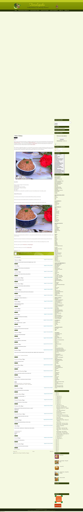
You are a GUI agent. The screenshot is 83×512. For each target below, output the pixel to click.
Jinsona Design (41, 510)
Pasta (55, 281)
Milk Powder (56, 217)
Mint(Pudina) (56, 312)
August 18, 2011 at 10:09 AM (48, 419)
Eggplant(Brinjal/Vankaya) (58, 359)
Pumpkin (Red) (57, 374)
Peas (55, 371)
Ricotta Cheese (57, 219)
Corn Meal (56, 270)
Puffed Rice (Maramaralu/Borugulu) (59, 284)
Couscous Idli (61, 466)
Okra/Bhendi (56, 368)
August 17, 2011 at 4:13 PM (48, 295)
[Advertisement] (33, 126)
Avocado (56, 236)
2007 (56, 392)
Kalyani (16, 377)
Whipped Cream (57, 220)
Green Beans (56, 362)
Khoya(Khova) (57, 215)
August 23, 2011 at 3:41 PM (48, 443)
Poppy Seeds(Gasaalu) (58, 315)
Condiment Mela (29, 247)
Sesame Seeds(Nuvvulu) (58, 317)
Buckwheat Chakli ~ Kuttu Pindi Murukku (62, 424)
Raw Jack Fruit (57, 376)
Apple (55, 235)
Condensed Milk (57, 211)
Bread (55, 196)
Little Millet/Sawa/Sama (58, 279)
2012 (56, 439)
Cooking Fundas (34, 143)
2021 (56, 450)
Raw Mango (56, 377)
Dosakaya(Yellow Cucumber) (59, 355)
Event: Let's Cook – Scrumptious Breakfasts (21, 355)
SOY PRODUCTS (57, 320)
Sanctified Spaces (18, 414)
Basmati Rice (56, 267)
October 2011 (58, 437)
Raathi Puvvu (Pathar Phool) (58, 316)
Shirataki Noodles (57, 292)
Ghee (55, 214)
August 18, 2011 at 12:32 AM (48, 376)
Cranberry (56, 239)
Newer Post (15, 451)
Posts (57, 148)
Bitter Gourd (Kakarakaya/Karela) (59, 339)
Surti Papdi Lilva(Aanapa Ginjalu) (59, 381)
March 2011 (58, 398)
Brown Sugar (56, 328)
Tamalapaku (42, 4)
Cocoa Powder (57, 204)
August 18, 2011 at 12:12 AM (48, 364)
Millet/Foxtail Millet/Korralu (58, 280)
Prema (15, 314)
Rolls (55, 199)
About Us (61, 10)
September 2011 (59, 436)
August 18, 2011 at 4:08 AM (48, 387)
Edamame (56, 358)
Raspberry (56, 243)
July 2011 (58, 403)
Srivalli (16, 438)
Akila (15, 426)
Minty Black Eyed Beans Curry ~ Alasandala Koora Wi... (62, 409)
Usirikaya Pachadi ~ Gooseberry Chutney (62, 432)
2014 (56, 442)
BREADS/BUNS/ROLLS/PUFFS (59, 195)
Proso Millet (56, 283)
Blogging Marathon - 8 (17, 142)
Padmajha (16, 420)
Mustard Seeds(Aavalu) (58, 313)
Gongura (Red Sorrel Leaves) (59, 360)
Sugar (55, 330)
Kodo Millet (56, 278)
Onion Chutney (18, 136)
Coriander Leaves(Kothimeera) (59, 299)
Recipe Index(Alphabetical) (23, 10)
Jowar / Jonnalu (57, 274)
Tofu (55, 325)
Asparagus (56, 335)
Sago (55, 289)
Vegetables (52, 253)
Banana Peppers (57, 336)
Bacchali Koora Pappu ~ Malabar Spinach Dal (62, 433)
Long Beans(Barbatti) (58, 366)
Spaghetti (56, 294)
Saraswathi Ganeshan (19, 371)
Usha (15, 266)
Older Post (51, 451)
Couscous (56, 271)
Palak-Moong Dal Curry (59, 418)
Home (16, 10)
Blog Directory (2, 511)
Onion (55, 369)
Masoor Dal (56, 186)
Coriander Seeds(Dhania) (58, 300)
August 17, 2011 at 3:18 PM (48, 283)
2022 (56, 451)
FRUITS (56, 234)
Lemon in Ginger (18, 359)
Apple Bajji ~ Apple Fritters (60, 425)
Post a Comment (17, 449)
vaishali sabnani (18, 394)
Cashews (56, 225)
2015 (56, 443)
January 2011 (58, 396)
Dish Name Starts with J (18, 431)
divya (15, 320)
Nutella (56, 205)
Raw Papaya (56, 378)
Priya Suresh (17, 388)
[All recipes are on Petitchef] (57, 506)
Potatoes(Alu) (56, 373)
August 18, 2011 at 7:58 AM (48, 405)
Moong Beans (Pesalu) (58, 187)
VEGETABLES (57, 332)
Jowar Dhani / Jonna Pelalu (58, 275)
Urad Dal (56, 193)
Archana (16, 272)
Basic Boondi (61, 455)
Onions (41, 253)
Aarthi (15, 338)
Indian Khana (17, 365)
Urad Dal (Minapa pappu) (46, 253)
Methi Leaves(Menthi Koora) (59, 367)
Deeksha (16, 344)
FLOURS (56, 247)
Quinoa (56, 285)
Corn (55, 353)
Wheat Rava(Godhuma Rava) (59, 295)
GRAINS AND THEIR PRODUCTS (60, 263)
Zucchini (56, 387)
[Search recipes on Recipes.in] (58, 507)
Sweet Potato (56, 382)
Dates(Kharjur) (57, 229)
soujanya (16, 295)
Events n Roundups (54, 10)
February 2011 (59, 397)
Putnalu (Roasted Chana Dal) (59, 190)
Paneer (56, 218)
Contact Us (66, 10)
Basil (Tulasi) (56, 298)
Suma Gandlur (17, 444)
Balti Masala (58, 426)
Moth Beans (56, 189)
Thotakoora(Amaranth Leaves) (59, 383)
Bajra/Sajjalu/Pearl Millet (58, 264)
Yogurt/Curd (56, 221)
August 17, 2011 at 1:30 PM (48, 265)
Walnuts (56, 232)
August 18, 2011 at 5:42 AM (48, 393)
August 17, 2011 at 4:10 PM (48, 289)
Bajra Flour (56, 249)
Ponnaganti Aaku (57, 372)
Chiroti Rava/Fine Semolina (58, 269)
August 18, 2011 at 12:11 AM (48, 358)
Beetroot (56, 338)
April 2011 (58, 399)
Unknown (16, 260)
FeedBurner (64, 140)
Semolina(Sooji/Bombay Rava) (59, 291)
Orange (56, 241)
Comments (58, 150)
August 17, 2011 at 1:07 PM (48, 259)
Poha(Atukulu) (57, 282)
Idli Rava (56, 273)
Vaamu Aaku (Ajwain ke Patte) (59, 385)
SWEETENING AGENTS (58, 327)
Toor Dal (56, 192)
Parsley (56, 314)
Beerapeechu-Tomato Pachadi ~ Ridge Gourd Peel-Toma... (62, 420)
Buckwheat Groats (57, 268)
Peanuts (56, 231)
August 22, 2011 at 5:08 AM (48, 437)
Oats (55, 286)
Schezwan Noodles (62, 477)
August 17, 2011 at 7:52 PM (48, 308)
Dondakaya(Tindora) (57, 354)
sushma (16, 308)
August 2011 (58, 404)
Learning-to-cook (17, 432)
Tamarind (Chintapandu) (58, 318)
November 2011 (59, 438)
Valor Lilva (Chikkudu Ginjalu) (59, 386)
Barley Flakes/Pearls (57, 265)
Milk (55, 216)
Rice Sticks (56, 288)
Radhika (16, 350)
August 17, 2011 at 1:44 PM (48, 277)
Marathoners (25, 244)
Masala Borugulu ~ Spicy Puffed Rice (61, 431)
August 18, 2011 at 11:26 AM (48, 425)
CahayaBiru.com (52, 510)
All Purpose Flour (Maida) (58, 248)
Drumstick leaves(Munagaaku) (59, 357)
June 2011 (58, 402)
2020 (56, 449)
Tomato (56, 384)
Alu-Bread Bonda (58, 411)
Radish (56, 375)
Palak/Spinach (57, 370)
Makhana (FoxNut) (57, 230)
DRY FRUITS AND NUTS (59, 223)
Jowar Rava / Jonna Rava (58, 277)
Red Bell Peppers (57, 379)
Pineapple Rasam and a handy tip (60, 412)
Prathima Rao (17, 406)
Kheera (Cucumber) (57, 365)
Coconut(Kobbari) (57, 227)
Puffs (55, 198)
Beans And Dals (23, 253)
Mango (56, 240)
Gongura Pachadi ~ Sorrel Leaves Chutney (62, 423)
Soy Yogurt (56, 324)
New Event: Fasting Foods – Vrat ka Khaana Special (22, 383)
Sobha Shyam (17, 284)
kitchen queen (17, 278)
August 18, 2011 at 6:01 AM (48, 399)
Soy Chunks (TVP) (57, 322)
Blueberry (56, 238)
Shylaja (16, 301)
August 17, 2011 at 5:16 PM (48, 301)
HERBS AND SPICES (58, 297)
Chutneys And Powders (36, 253)
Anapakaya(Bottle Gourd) (58, 333)
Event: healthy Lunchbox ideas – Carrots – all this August (23, 384)
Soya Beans (56, 321)
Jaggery (56, 329)
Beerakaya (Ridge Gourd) (58, 337)
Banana (56, 237)
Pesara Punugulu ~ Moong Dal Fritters (63, 461)
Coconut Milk (56, 228)
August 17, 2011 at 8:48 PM (48, 314)
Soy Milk (56, 323)
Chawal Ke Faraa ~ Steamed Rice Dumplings (64, 472)
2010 (56, 393)
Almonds (56, 224)
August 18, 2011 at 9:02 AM (48, 413)
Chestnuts (56, 226)
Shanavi (16, 326)
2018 (56, 446)
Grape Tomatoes (57, 361)
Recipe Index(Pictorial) (34, 10)
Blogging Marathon (29, 253)
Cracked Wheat (57, 272)
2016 (56, 444)
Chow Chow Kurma (59, 413)
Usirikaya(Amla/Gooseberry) (59, 245)
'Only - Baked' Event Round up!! (60, 410)
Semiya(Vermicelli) (57, 290)
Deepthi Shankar (18, 400)
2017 (56, 445)
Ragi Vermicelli (57, 287)
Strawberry (56, 244)
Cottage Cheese (57, 212)
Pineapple (56, 242)
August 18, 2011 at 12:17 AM (48, 370)
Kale (55, 364)
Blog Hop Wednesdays (32, 142)
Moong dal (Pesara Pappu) (58, 188)
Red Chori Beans (57, 191)
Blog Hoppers (31, 244)
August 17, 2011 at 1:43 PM (48, 271)
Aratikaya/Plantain (57, 334)
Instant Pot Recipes (44, 10)
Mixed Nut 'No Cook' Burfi (60, 405)
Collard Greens (57, 352)
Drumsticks (56, 356)
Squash (56, 380)
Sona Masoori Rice (57, 293)
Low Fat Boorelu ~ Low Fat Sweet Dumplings (62, 416)
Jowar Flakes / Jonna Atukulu (59, 276)
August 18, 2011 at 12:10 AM (48, 349)
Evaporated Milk (57, 213)
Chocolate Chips (57, 203)
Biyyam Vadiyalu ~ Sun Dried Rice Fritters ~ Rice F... (62, 430)
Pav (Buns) (56, 197)
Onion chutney (33, 144)
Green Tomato (57, 363)
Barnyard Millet (57, 266)
